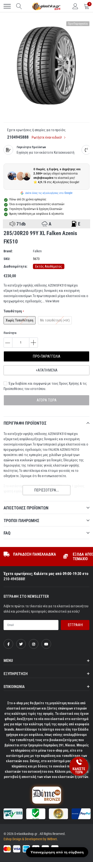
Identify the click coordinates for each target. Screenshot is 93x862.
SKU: (7, 259)
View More (52, 301)
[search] (19, 6)
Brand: (8, 251)
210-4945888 (14, 579)
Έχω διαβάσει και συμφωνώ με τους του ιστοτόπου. (45, 386)
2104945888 (18, 137)
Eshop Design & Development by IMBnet (30, 839)
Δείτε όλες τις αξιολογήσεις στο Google (48, 193)
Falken (37, 251)
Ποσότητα (10, 333)
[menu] (7, 6)
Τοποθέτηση (14, 311)
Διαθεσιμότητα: (15, 266)
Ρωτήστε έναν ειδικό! (47, 137)
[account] (75, 6)
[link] (8, 644)
